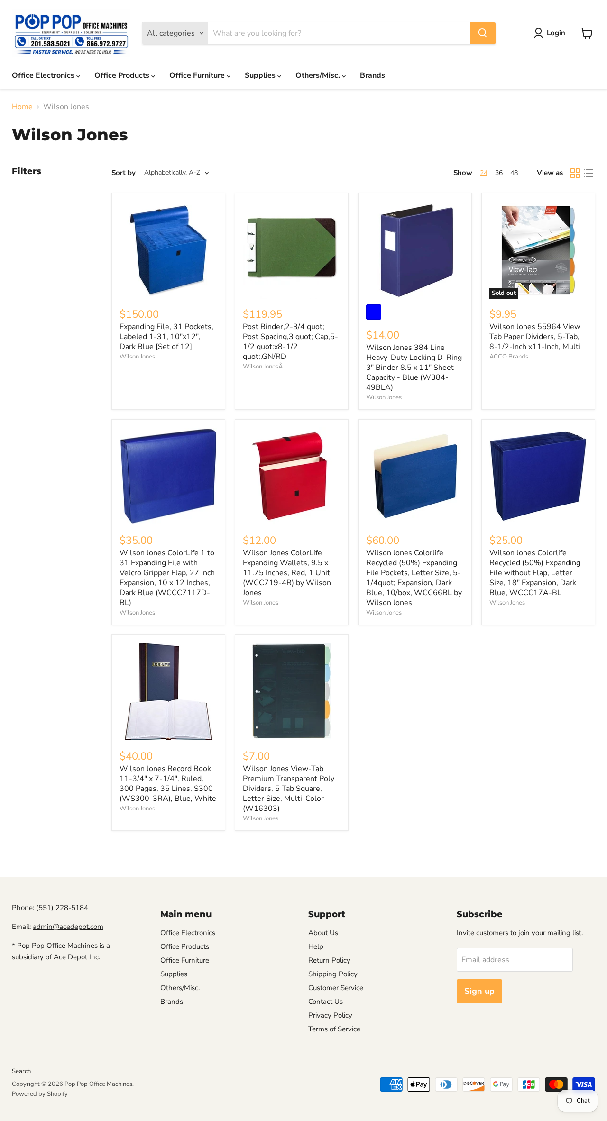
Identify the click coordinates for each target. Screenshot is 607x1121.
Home (22, 106)
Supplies (261, 75)
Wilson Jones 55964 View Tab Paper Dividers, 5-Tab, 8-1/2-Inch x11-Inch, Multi (534, 337)
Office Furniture (198, 75)
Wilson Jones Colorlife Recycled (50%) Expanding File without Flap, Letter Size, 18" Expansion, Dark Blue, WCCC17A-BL (534, 573)
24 (483, 172)
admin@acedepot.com (68, 926)
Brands (372, 75)
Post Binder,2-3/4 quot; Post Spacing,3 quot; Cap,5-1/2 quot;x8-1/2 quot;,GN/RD (290, 342)
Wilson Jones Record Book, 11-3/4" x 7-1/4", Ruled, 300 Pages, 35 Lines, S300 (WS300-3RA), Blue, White (168, 783)
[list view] (588, 173)
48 (514, 172)
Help (315, 946)
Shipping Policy (333, 974)
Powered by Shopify (40, 1094)
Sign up (479, 991)
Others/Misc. (318, 75)
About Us (323, 932)
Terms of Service (334, 1029)
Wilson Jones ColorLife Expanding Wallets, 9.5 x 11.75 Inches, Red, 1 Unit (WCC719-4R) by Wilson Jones (287, 573)
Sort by (123, 173)
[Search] (483, 33)
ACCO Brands (508, 356)
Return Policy (329, 960)
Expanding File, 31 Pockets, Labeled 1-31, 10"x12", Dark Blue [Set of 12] (166, 337)
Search (21, 1071)
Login (556, 32)
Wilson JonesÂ (263, 366)
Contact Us (325, 1001)
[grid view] (575, 173)
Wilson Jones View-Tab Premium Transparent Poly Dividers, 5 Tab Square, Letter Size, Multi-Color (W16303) (288, 788)
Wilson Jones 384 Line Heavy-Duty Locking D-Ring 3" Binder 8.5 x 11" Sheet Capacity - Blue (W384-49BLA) (414, 367)
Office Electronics (44, 75)
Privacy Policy (330, 1015)
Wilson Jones (137, 356)
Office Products (122, 75)
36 (499, 172)
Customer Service (335, 987)
